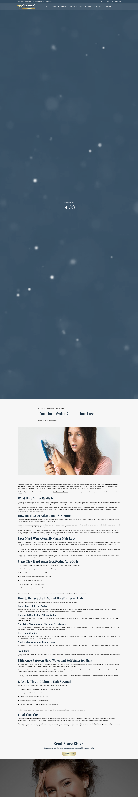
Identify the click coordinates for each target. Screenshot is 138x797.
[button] (55, 6)
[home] (26, 6)
